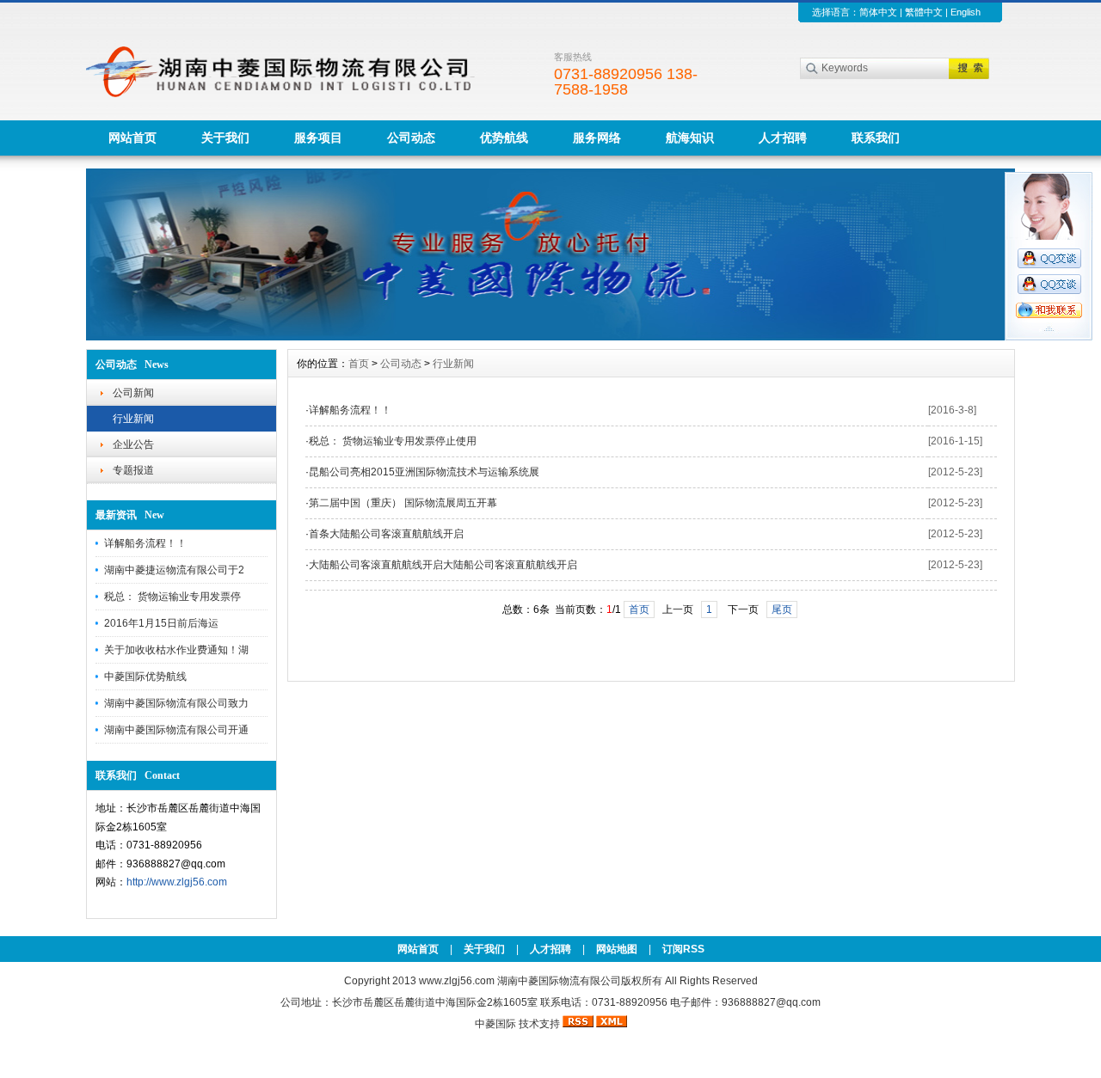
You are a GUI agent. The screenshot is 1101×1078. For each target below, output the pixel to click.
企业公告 (133, 444)
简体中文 (878, 12)
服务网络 (597, 137)
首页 (358, 364)
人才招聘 (783, 137)
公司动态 (411, 137)
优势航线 (504, 137)
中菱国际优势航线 (145, 677)
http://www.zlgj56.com (176, 882)
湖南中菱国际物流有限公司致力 (176, 703)
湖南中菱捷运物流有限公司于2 (174, 570)
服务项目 (318, 137)
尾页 (782, 609)
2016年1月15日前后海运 (161, 623)
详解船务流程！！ (145, 543)
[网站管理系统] (550, 336)
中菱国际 (495, 1024)
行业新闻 (133, 419)
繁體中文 (924, 12)
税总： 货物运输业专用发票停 (172, 597)
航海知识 (690, 137)
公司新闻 (133, 393)
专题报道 (133, 470)
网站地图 (616, 949)
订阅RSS (683, 949)
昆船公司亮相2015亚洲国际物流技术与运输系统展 (424, 472)
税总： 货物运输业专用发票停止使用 (393, 441)
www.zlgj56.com (458, 981)
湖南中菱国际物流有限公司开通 (176, 730)
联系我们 (876, 137)
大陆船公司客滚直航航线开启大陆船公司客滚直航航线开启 (443, 565)
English (965, 12)
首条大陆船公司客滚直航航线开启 (386, 534)
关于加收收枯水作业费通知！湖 (176, 650)
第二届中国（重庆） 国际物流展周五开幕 (403, 503)
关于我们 (225, 137)
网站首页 (132, 137)
